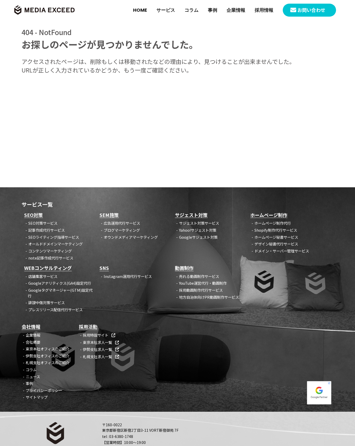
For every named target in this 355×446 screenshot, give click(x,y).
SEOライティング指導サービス (53, 237)
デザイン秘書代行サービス (276, 244)
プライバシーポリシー (44, 390)
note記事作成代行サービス (50, 258)
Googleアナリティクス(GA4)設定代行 (59, 283)
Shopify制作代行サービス (275, 230)
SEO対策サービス (42, 223)
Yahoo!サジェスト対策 (197, 230)
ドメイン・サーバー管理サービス (281, 251)
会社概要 (33, 342)
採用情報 (264, 10)
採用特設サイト (99, 335)
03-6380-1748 (121, 436)
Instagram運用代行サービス (128, 276)
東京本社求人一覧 (101, 342)
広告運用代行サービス (122, 223)
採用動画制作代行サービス (201, 290)
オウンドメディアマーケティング (131, 237)
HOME (140, 10)
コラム (192, 10)
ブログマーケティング (122, 230)
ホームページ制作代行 (272, 223)
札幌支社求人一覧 (101, 356)
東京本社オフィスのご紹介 (47, 348)
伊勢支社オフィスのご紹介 (47, 355)
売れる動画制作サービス (199, 276)
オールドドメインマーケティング (55, 244)
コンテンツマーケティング (50, 251)
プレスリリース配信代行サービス (55, 309)
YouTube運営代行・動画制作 (203, 283)
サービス (165, 10)
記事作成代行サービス (46, 230)
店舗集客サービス (42, 276)
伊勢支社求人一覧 (101, 349)
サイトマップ (37, 397)
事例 (212, 10)
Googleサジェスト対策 (198, 237)
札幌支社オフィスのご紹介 (47, 362)
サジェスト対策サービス (199, 223)
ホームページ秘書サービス (276, 237)
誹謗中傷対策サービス (46, 302)
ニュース (33, 376)
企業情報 (236, 10)
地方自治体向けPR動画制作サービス (209, 297)
